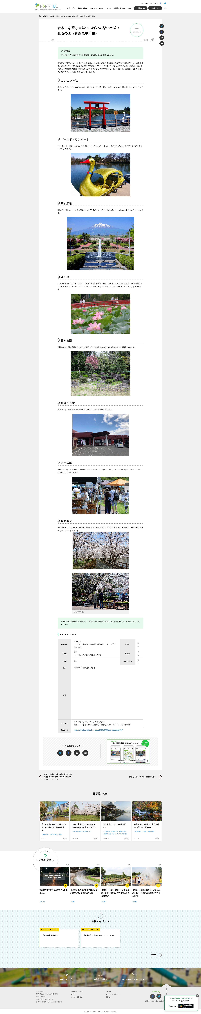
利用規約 (108, 991)
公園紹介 (45, 16)
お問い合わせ (154, 3)
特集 (67, 865)
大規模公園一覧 (41, 996)
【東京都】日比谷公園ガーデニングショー (99, 935)
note (129, 8)
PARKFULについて (77, 991)
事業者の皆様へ (119, 8)
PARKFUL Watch (96, 8)
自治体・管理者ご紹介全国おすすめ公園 (49, 1002)
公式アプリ (71, 8)
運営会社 (108, 997)
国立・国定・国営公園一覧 (44, 999)
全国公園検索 (83, 8)
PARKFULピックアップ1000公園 (47, 994)
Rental (108, 8)
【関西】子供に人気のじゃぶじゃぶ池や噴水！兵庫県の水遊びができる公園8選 (146, 893)
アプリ (73, 994)
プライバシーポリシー (113, 994)
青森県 (52, 16)
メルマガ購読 (145, 3)
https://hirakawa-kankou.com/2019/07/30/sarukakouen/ (97, 730)
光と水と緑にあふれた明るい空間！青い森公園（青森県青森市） (54, 827)
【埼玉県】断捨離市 (50, 935)
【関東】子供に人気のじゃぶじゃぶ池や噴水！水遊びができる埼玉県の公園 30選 (115, 893)
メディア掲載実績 (76, 997)
